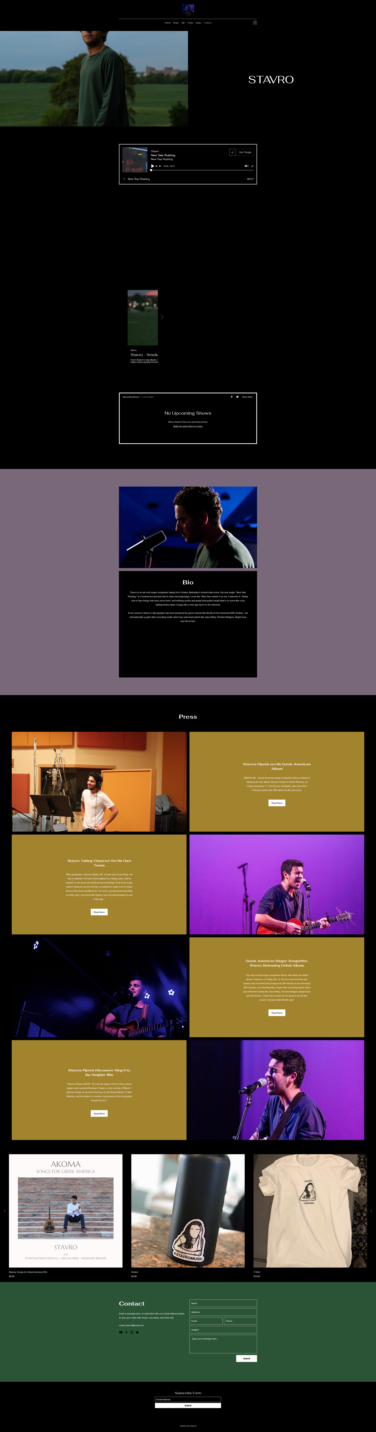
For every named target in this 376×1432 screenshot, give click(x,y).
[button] (255, 23)
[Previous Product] (4, 1210)
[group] (188, 1216)
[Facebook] (242, 22)
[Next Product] (371, 1210)
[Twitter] (250, 22)
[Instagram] (246, 22)
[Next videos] (162, 317)
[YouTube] (237, 22)
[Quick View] (65, 1211)
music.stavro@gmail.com (131, 1325)
